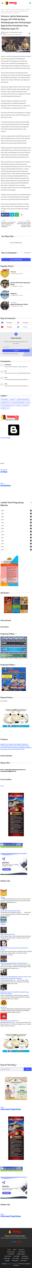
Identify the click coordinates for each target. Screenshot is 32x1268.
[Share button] (21, 215)
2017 (16, 538)
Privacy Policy (11, 1252)
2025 (16, 514)
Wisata (18, 405)
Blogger (7, 1260)
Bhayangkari (4, 399)
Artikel (3, 471)
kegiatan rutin (5, 408)
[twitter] (15, 1242)
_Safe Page (6, 1258)
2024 (16, 517)
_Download (24, 1256)
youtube (9, 327)
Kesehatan (5, 485)
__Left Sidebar (21, 1252)
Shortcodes (23, 1260)
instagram (25, 322)
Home (2, 9)
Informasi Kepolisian (10, 1109)
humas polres (4, 749)
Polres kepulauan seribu (7, 405)
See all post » (3, 470)
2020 (16, 529)
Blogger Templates (13, 1263)
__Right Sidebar (20, 1254)
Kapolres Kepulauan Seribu (19, 304)
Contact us (21, 1249)
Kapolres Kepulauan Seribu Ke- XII (9, 1020)
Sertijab (16, 749)
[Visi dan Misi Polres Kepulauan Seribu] (4, 284)
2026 (16, 510)
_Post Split (16, 1256)
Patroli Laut (11, 749)
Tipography (15, 1260)
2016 (16, 541)
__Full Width (10, 1254)
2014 (16, 546)
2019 (16, 532)
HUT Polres (21, 749)
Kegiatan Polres (5, 402)
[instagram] (20, 1242)
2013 (16, 549)
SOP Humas (3, 1007)
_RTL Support (25, 1258)
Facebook (6, 214)
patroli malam (13, 746)
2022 (16, 523)
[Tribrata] (4, 273)
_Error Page (15, 1258)
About (14, 1249)
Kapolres (12, 399)
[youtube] (17, 1242)
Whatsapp (17, 215)
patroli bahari (4, 747)
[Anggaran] (4, 294)
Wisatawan (25, 405)
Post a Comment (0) (16, 259)
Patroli (2, 746)
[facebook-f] (12, 1242)
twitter (25, 327)
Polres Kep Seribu (12, 747)
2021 (16, 526)
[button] (30, 3)
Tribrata (2, 897)
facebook (9, 322)
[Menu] (2, 3)
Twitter (12, 215)
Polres (28, 402)
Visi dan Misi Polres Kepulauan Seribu (20, 283)
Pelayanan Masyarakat (18, 402)
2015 (16, 543)
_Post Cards (7, 1256)
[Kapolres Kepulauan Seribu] (4, 305)
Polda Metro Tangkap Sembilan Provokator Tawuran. (14, 963)
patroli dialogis (21, 747)
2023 (16, 519)
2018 (16, 535)
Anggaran (13, 293)
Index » (2, 483)
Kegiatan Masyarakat (23, 399)
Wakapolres (28, 747)
